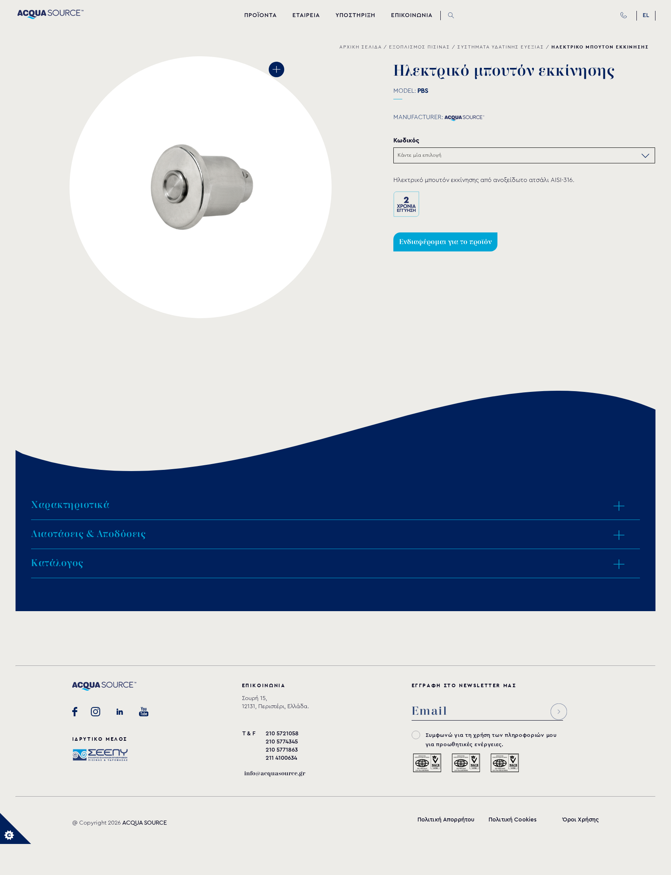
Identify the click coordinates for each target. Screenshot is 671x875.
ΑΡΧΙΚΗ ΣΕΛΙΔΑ (360, 47)
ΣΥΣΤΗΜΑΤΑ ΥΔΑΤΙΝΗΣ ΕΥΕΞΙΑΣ (500, 47)
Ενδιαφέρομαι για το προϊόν (445, 242)
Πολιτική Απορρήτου (446, 820)
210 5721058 (282, 733)
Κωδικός (406, 140)
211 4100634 (281, 758)
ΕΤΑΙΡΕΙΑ (306, 15)
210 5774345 (282, 742)
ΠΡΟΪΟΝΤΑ (260, 15)
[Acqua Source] (50, 17)
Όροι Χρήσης (581, 820)
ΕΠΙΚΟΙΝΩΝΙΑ (412, 15)
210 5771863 (282, 750)
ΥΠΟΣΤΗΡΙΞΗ (355, 15)
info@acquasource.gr (274, 773)
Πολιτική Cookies (512, 820)
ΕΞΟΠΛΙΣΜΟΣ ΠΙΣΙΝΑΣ (419, 47)
